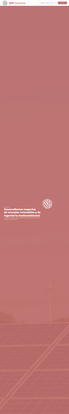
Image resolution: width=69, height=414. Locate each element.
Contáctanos (62, 2)
